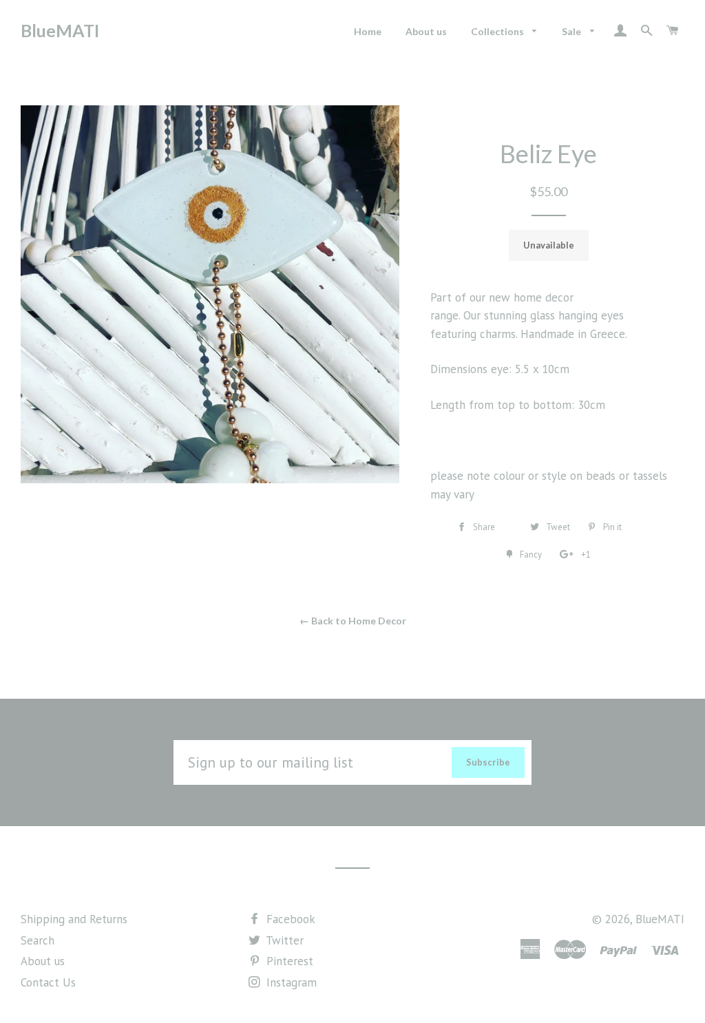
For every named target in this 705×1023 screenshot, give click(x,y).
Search (37, 940)
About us (426, 31)
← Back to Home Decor (352, 620)
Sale (572, 31)
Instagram (290, 982)
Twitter (283, 940)
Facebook (289, 919)
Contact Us (48, 982)
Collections (498, 31)
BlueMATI (60, 30)
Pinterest (288, 961)
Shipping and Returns (74, 919)
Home (367, 31)
